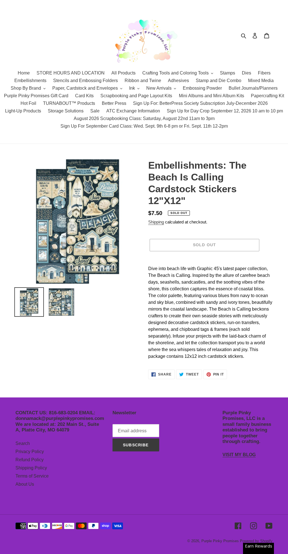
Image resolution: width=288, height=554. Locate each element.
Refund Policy (29, 459)
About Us (24, 484)
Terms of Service (32, 476)
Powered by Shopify (256, 541)
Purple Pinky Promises (220, 541)
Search (22, 443)
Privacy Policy (29, 451)
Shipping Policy (31, 467)
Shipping (156, 222)
